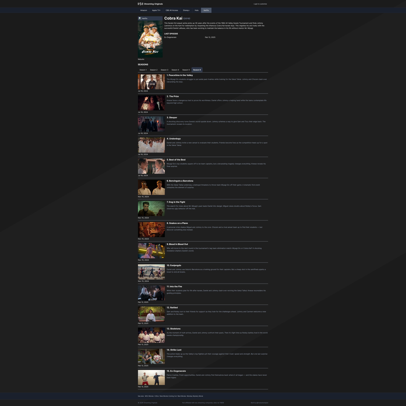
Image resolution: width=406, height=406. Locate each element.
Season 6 (197, 70)
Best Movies (182, 396)
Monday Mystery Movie (195, 396)
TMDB (222, 403)
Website (141, 59)
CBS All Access (172, 10)
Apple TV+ (156, 10)
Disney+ (186, 10)
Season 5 (186, 70)
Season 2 (153, 70)
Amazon (143, 10)
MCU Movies (149, 396)
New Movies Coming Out (168, 396)
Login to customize (260, 4)
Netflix (206, 10)
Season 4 (175, 70)
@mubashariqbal (262, 403)
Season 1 (143, 70)
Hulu (196, 10)
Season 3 (164, 70)
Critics (156, 396)
